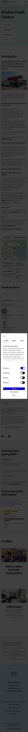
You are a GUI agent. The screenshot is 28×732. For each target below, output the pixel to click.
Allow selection (14, 392)
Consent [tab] (6, 340)
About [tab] (22, 340)
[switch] (22, 373)
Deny (14, 395)
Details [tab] (14, 340)
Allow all (14, 388)
